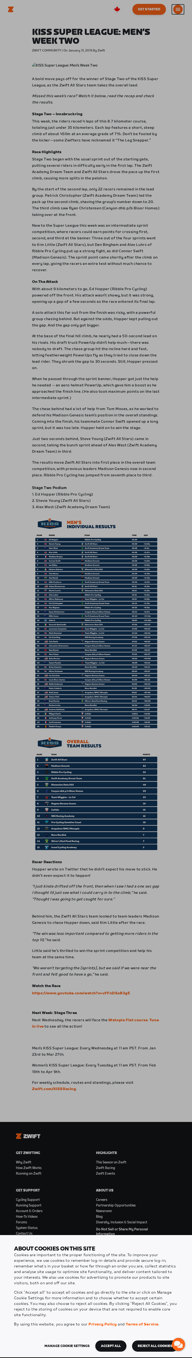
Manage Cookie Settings (67, 1346)
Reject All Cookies (155, 1346)
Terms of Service (142, 1324)
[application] (178, 1344)
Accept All (111, 1346)
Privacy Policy (103, 1324)
